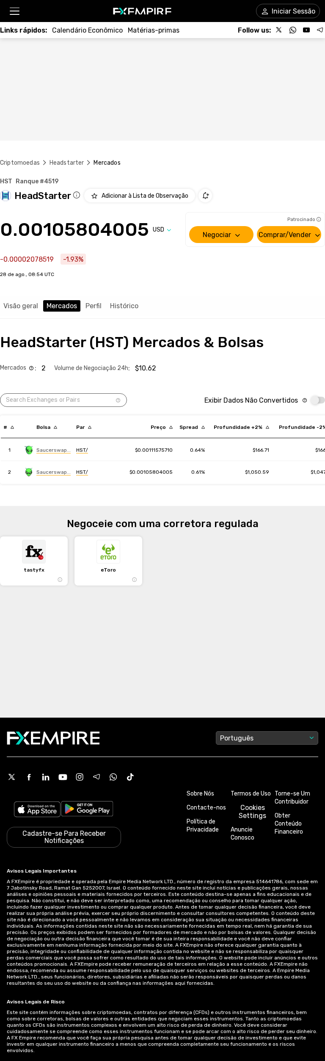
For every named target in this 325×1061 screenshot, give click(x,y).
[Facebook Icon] (29, 777)
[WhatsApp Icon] (113, 777)
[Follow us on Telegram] (320, 30)
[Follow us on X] (279, 30)
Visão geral (20, 306)
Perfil (93, 306)
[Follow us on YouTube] (306, 30)
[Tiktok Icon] (130, 777)
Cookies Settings (252, 812)
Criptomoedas (20, 162)
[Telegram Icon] (96, 777)
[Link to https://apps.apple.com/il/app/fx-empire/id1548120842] (37, 810)
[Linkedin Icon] (46, 777)
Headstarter (67, 162)
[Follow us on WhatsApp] (293, 30)
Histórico (124, 306)
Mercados (62, 306)
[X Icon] (12, 777)
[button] (14, 11)
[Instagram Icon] (79, 777)
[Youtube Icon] (63, 777)
